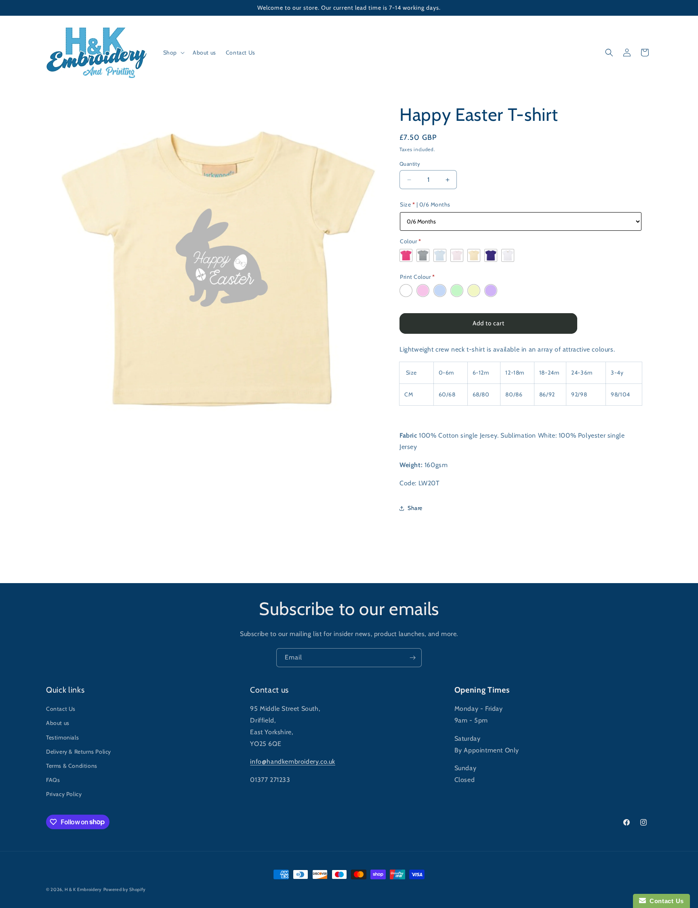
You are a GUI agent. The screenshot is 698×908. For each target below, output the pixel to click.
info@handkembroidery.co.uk (292, 761)
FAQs (53, 780)
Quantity (409, 163)
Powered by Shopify (124, 889)
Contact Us (61, 708)
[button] (173, 52)
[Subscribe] (412, 657)
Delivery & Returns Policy (78, 751)
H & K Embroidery (83, 889)
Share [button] (415, 508)
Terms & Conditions (71, 765)
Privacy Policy (64, 794)
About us (57, 723)
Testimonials (62, 737)
